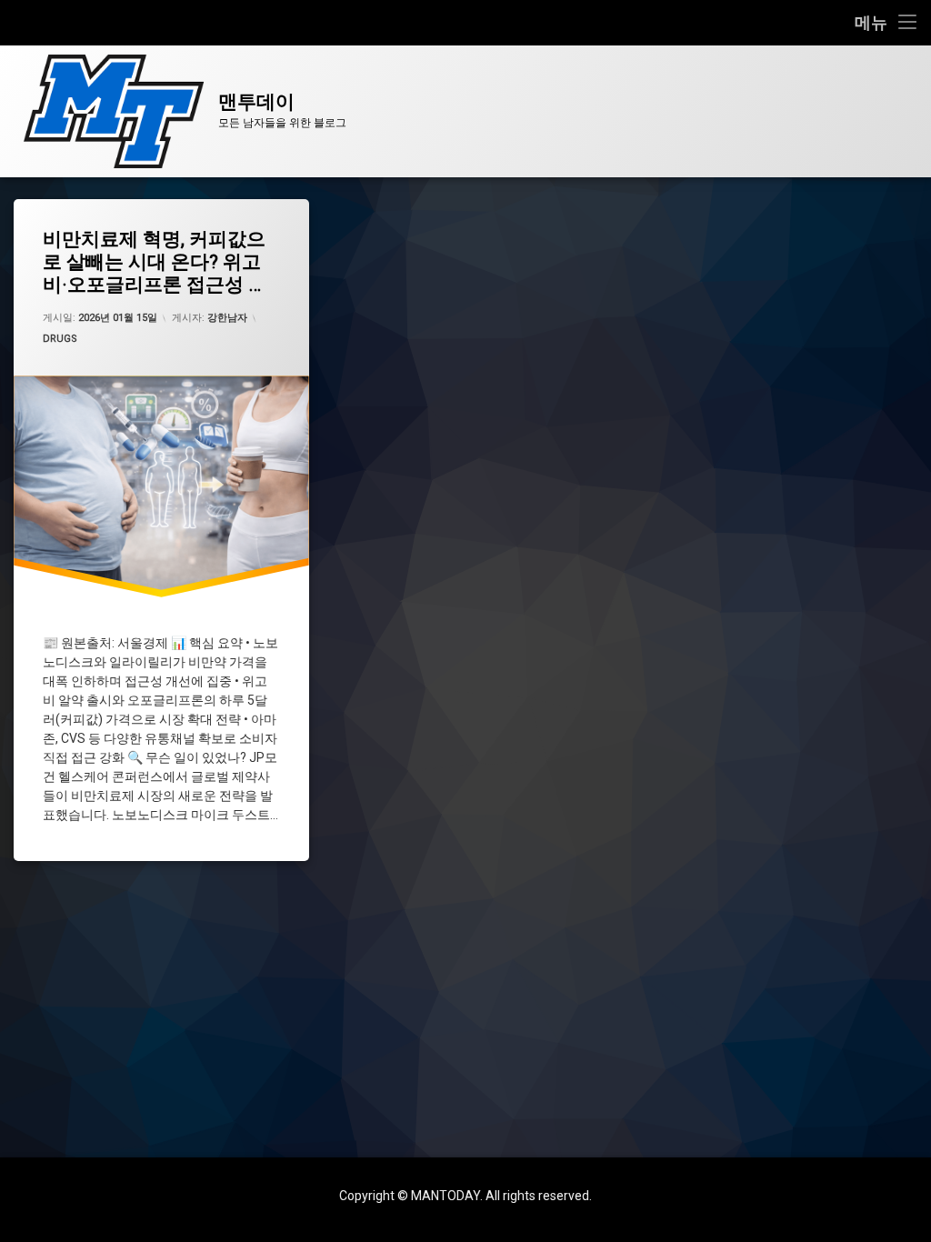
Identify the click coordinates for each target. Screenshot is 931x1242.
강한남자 (227, 318)
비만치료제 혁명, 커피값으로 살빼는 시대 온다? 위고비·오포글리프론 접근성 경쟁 (155, 262)
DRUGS (60, 339)
